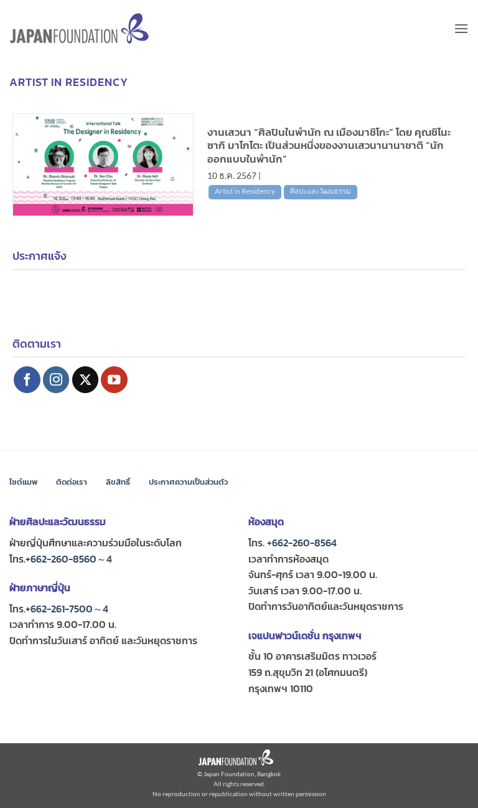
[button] (461, 28)
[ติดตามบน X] (85, 379)
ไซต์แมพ (23, 482)
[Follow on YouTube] (114, 379)
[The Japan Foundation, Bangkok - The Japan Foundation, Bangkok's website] (79, 28)
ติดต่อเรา (71, 482)
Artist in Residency (245, 191)
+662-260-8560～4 (69, 558)
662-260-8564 (304, 542)
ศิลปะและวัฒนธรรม (320, 191)
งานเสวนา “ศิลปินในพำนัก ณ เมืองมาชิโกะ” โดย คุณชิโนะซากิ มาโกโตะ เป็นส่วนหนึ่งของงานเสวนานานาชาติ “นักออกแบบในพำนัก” (329, 146)
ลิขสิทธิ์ (118, 482)
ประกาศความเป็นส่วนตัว (188, 482)
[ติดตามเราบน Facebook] (27, 379)
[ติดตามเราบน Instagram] (56, 379)
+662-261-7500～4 (67, 608)
